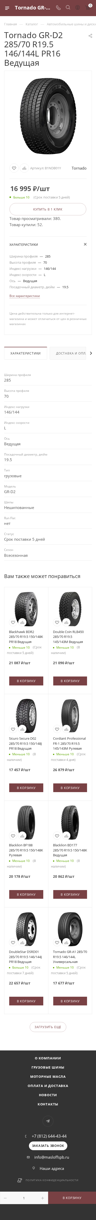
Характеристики (25, 353)
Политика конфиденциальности (52, 1180)
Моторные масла (48, 1076)
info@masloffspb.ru (51, 1157)
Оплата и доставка (48, 1085)
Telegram (48, 1121)
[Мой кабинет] (77, 7)
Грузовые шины (48, 1067)
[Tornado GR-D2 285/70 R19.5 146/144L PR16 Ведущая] (48, 116)
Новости (48, 1095)
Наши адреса (52, 1168)
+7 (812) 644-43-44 (49, 1136)
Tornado (79, 168)
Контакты (48, 1104)
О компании (48, 1058)
